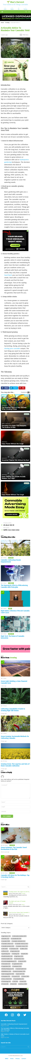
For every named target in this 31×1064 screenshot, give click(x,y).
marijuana (17, 966)
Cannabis (11, 583)
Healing (16, 953)
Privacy (18, 1058)
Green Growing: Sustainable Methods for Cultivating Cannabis (15, 737)
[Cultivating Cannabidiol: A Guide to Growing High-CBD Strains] (15, 696)
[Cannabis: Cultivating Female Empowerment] (15, 548)
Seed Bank (8, 275)
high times (19, 956)
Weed (13, 984)
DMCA (6, 1058)
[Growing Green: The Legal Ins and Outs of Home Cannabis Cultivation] (15, 751)
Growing (13, 658)
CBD (4, 948)
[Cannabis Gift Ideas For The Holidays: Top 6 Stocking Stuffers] (15, 863)
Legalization (17, 963)
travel (23, 981)
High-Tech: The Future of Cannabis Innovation (12, 637)
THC (16, 981)
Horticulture (19, 958)
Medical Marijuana (8, 968)
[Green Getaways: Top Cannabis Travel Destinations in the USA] (15, 835)
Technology (6, 981)
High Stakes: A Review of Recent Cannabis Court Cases (15, 612)
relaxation (6, 976)
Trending (25, 9)
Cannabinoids (16, 938)
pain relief (20, 974)
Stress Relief (6, 979)
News (10, 608)
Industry (11, 633)
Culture (11, 557)
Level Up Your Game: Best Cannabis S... (19, 912)
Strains (23, 914)
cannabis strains (22, 946)
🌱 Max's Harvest (15, 2)
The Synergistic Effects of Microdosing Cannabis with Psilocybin (14, 586)
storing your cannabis (12, 348)
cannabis (6, 941)
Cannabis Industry (22, 943)
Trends (5, 984)
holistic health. (7, 958)
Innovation (6, 963)
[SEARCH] (26, 11)
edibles (24, 948)
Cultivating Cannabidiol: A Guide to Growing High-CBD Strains (13, 710)
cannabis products (8, 946)
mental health (21, 968)
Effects (5, 951)
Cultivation (14, 948)
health (25, 953)
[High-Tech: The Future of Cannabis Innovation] (15, 624)
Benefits (5, 938)
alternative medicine (19, 936)
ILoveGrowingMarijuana (9, 961)
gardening (6, 953)
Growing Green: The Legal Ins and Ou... (19, 891)
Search (28, 887)
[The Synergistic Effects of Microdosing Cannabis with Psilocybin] (15, 573)
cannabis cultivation (19, 941)
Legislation (6, 966)
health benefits (7, 956)
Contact (24, 1058)
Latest (5, 9)
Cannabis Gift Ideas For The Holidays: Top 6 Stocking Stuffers (15, 876)
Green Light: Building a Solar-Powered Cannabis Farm (14, 682)
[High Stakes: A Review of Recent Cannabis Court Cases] (15, 599)
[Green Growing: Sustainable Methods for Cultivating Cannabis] (15, 724)
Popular (12, 9)
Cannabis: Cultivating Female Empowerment (11, 561)
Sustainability (19, 979)
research (16, 976)
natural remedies (19, 971)
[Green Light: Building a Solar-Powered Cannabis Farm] (15, 668)
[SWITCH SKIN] (29, 11)
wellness (23, 984)
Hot (18, 9)
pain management (8, 974)
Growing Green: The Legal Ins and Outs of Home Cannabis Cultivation (15, 765)
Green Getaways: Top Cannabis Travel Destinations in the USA (14, 848)
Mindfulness (6, 971)
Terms (12, 1058)
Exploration (15, 951)
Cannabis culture (7, 943)
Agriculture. (6, 936)
